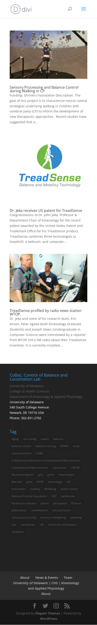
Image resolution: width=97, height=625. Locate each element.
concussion (60, 467)
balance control (21, 446)
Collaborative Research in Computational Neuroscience (46, 460)
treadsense (28, 524)
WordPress (48, 618)
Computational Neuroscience (30, 467)
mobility (35, 489)
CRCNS (75, 467)
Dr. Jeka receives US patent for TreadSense (46, 210)
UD (41, 524)
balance (58, 439)
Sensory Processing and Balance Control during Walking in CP (44, 89)
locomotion (18, 489)
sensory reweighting (53, 517)
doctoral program (23, 474)
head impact (66, 474)
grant (50, 474)
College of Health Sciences (29, 391)
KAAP (40, 482)
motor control (69, 489)
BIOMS (64, 446)
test (14, 524)
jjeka (29, 482)
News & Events (46, 577)
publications (19, 510)
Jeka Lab (17, 482)
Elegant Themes (47, 613)
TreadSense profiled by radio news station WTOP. (45, 312)
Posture (76, 503)
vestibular (18, 532)
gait (40, 474)
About (25, 577)
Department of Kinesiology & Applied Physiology (46, 397)
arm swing (29, 439)
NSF (54, 496)
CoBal (39, 453)
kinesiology (55, 482)
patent (45, 503)
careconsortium (21, 453)
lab (68, 482)
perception (60, 503)
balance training (45, 446)
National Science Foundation (29, 496)
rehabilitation (39, 510)
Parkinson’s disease (24, 503)
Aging (15, 439)
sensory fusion (61, 510)
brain (76, 446)
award (45, 439)
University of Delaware (27, 386)
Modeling (50, 489)
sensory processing (24, 517)
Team (68, 577)
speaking (76, 517)
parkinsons (68, 496)
